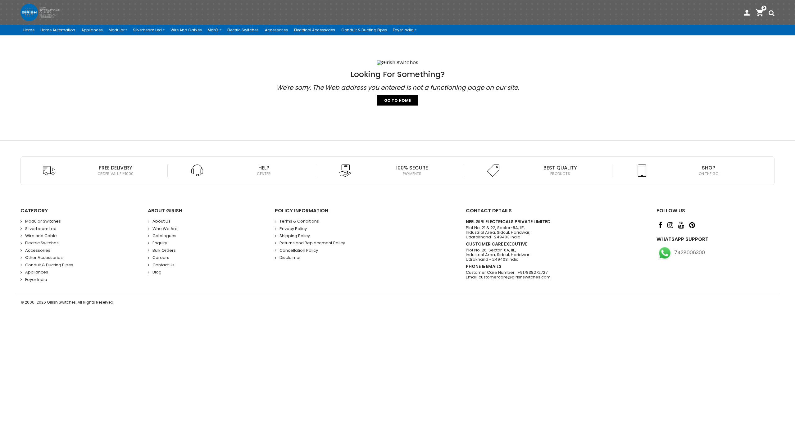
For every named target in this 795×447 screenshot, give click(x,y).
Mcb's (213, 30)
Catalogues (164, 236)
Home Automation (57, 30)
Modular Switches (43, 221)
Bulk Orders (164, 250)
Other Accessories (44, 257)
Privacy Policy (293, 229)
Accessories (276, 30)
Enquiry (159, 243)
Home (28, 30)
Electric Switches (243, 30)
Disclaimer (290, 257)
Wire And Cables (186, 30)
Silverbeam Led (147, 30)
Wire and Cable (41, 236)
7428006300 (689, 252)
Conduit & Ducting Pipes (364, 30)
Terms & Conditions (299, 221)
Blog (156, 272)
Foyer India (403, 30)
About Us (161, 221)
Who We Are (165, 229)
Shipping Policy (294, 236)
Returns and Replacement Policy (312, 243)
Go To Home (397, 100)
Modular (117, 30)
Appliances (92, 30)
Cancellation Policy (298, 250)
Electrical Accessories (314, 30)
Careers (160, 257)
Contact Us (163, 265)
